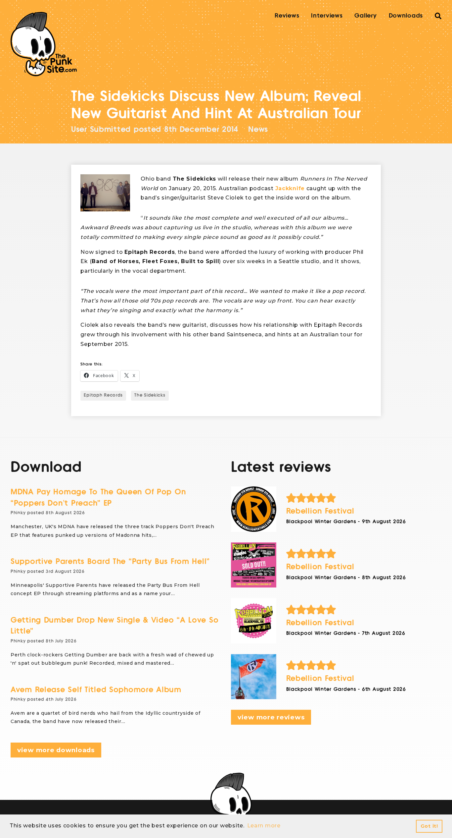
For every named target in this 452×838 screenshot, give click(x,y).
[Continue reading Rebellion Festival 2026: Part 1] (253, 676)
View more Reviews (271, 717)
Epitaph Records (103, 395)
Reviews (287, 15)
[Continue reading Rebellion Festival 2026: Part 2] (253, 620)
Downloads (406, 15)
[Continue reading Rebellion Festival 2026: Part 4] (253, 509)
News (258, 129)
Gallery (365, 15)
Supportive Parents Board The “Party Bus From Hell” (110, 561)
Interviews (326, 15)
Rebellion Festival (320, 511)
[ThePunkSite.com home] (44, 44)
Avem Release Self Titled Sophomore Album (96, 689)
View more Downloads (56, 750)
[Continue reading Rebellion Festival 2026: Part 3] (253, 565)
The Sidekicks (149, 395)
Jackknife (290, 188)
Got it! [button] (429, 826)
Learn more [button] (264, 825)
